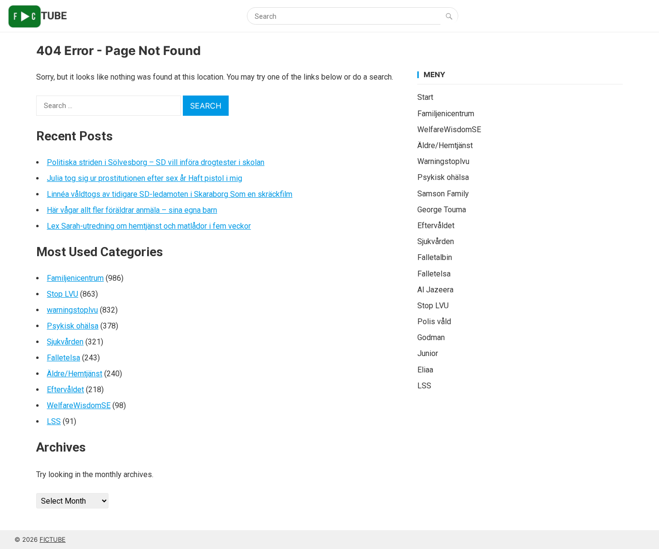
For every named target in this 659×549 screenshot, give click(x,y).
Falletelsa (63, 357)
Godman (431, 337)
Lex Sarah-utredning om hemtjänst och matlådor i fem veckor (149, 226)
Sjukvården (65, 341)
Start (425, 97)
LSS (54, 421)
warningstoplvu (72, 310)
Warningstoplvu (443, 161)
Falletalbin (434, 257)
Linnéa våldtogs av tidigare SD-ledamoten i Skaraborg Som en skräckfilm (169, 194)
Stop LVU (62, 294)
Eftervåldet (65, 389)
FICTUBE (53, 539)
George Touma (441, 209)
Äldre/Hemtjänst (74, 373)
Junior (427, 353)
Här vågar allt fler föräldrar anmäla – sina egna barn (132, 210)
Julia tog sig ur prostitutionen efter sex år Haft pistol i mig (144, 178)
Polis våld (434, 321)
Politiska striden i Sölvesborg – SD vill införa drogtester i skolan (155, 162)
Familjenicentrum (75, 278)
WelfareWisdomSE (78, 405)
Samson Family (443, 193)
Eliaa (425, 369)
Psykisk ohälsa (72, 325)
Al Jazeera (435, 289)
